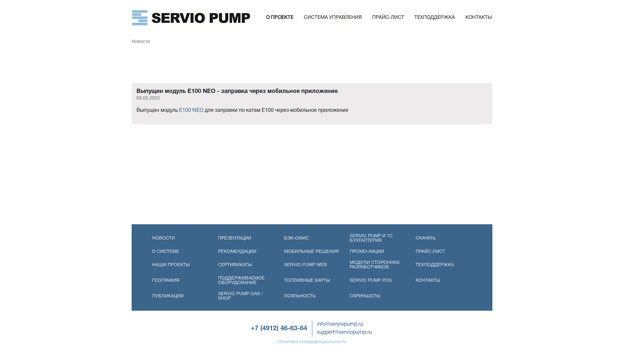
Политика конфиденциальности (312, 342)
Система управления (333, 17)
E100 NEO (191, 110)
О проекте (279, 17)
